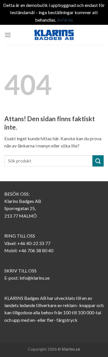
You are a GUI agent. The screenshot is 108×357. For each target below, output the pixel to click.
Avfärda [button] (65, 20)
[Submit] (98, 161)
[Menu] (7, 35)
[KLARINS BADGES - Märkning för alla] (54, 34)
